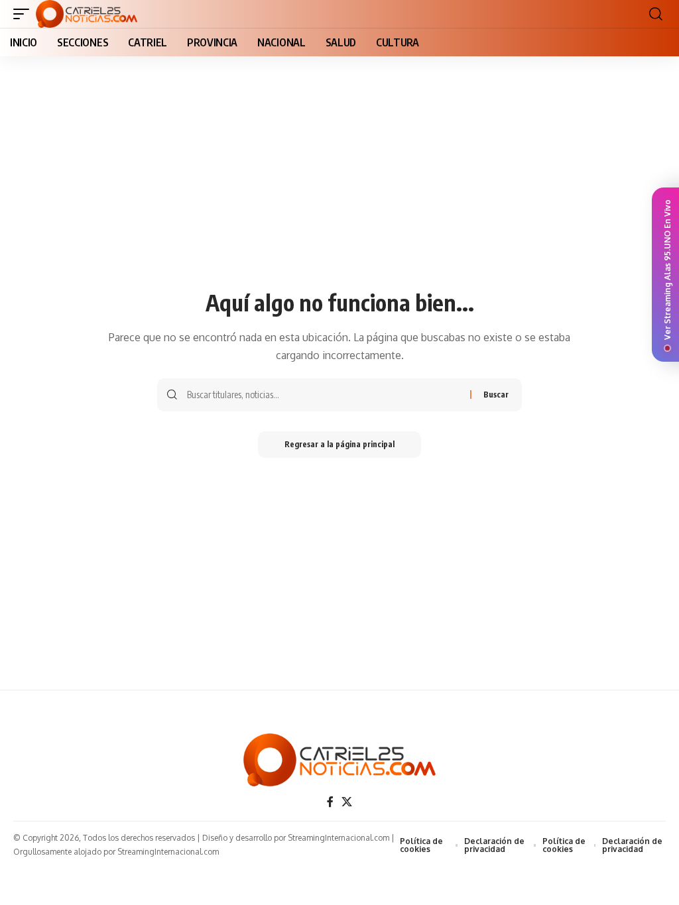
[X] (346, 802)
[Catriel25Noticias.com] (86, 14)
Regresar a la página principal (339, 444)
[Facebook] (330, 802)
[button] (24, 14)
